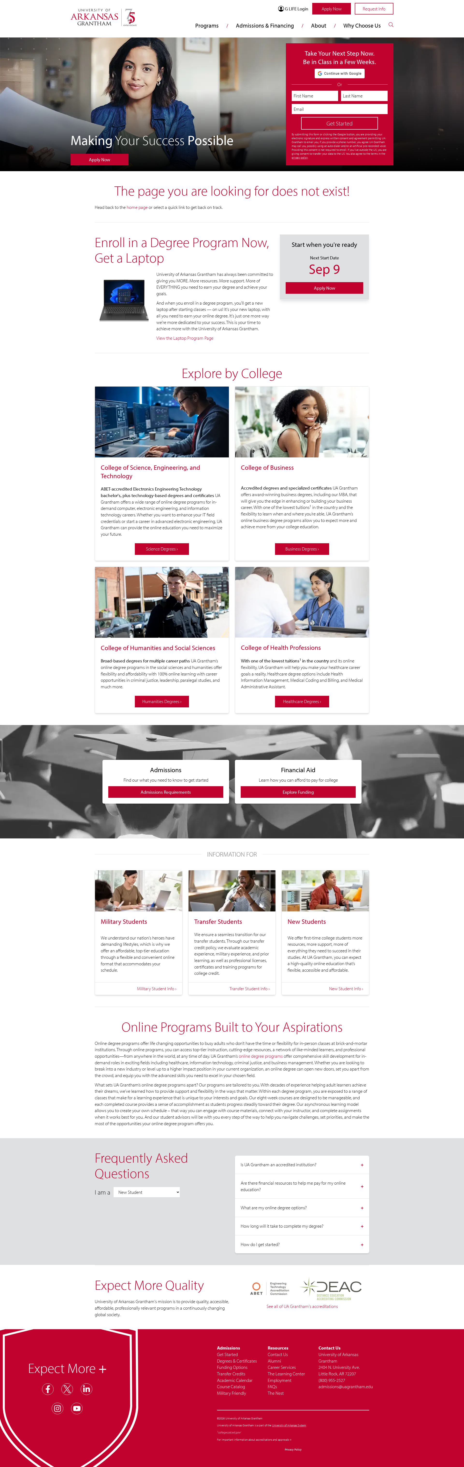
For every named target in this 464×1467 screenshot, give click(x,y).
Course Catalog (231, 1386)
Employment (279, 1380)
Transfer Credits (231, 1374)
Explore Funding (298, 792)
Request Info (374, 9)
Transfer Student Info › (250, 988)
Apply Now (332, 9)
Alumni (274, 1361)
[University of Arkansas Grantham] (104, 14)
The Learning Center (286, 1374)
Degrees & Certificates (237, 1361)
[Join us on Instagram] (57, 1408)
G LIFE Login (296, 9)
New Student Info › (346, 988)
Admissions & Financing (265, 25)
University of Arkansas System (289, 1425)
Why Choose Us (362, 25)
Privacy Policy (293, 1449)
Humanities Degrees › (161, 701)
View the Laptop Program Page (184, 338)
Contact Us (278, 1354)
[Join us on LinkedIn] (86, 1389)
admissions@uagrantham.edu (344, 1386)
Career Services (282, 1367)
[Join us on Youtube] (77, 1408)
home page (137, 207)
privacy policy (300, 157)
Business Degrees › (302, 549)
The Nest (276, 1393)
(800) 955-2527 (332, 1380)
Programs (207, 25)
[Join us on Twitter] (67, 1389)
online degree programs (261, 1056)
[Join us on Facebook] (48, 1389)
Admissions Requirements (166, 792)
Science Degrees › (162, 549)
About (318, 25)
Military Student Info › (156, 988)
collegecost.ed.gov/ (229, 1432)
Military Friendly (231, 1393)
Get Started (227, 1354)
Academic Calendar (235, 1380)
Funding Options (232, 1367)
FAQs (272, 1386)
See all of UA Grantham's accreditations (302, 1306)
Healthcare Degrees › (302, 701)
